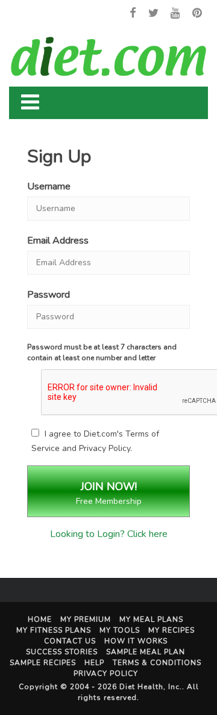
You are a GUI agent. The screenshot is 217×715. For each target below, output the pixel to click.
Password (48, 294)
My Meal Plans (151, 619)
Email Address (58, 240)
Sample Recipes (43, 662)
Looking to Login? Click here (109, 534)
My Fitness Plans (53, 630)
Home (40, 619)
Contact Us (70, 641)
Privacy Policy (104, 448)
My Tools (119, 630)
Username (49, 186)
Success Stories (62, 652)
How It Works (136, 641)
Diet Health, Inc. (150, 687)
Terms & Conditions (157, 662)
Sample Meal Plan (145, 652)
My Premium (85, 619)
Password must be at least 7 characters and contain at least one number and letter (102, 352)
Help (94, 662)
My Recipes (171, 630)
